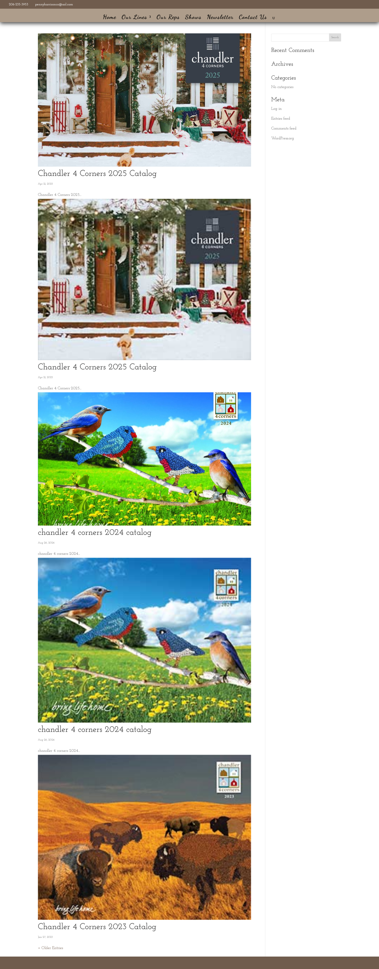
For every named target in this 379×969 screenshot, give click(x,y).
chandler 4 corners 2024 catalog (95, 533)
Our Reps (168, 17)
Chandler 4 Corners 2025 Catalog (97, 174)
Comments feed (283, 129)
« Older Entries (50, 948)
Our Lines (134, 17)
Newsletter (220, 17)
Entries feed (280, 119)
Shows (193, 17)
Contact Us (253, 17)
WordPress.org (282, 138)
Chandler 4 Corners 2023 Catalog (97, 927)
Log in (276, 109)
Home (109, 17)
